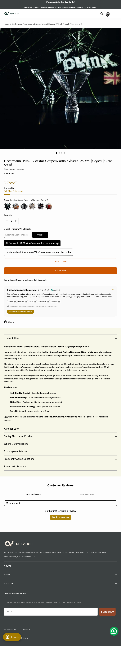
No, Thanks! (38, 340)
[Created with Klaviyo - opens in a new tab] (60, 355)
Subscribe (38, 334)
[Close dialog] (101, 293)
